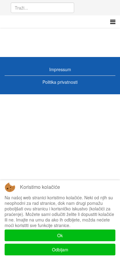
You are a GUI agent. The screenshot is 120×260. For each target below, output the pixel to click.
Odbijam (60, 249)
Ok (60, 235)
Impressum (60, 69)
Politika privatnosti (60, 82)
